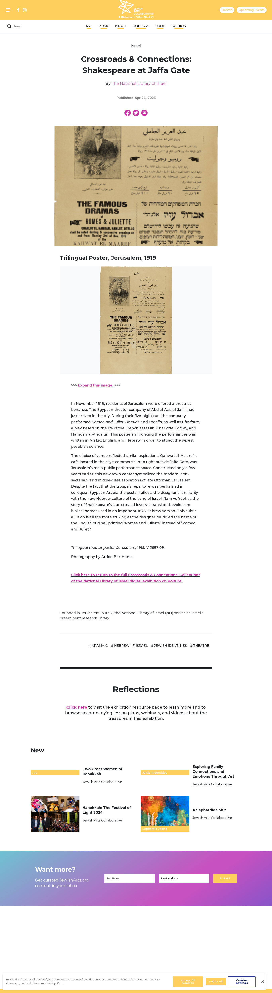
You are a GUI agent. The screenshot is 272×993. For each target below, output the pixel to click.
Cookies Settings (242, 981)
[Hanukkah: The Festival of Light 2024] (55, 814)
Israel (121, 26)
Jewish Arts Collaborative (102, 782)
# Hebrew (120, 646)
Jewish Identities (154, 772)
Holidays (141, 26)
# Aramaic (98, 646)
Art (89, 26)
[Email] (144, 113)
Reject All (216, 981)
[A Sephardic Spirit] (165, 814)
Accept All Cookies (188, 981)
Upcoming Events (252, 10)
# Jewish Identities (169, 646)
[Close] (262, 981)
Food (160, 26)
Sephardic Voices (154, 829)
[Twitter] (136, 113)
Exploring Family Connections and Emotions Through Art (214, 771)
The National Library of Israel (139, 83)
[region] (134, 981)
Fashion (178, 26)
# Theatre (199, 646)
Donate (227, 10)
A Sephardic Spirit (210, 810)
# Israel (140, 646)
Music (103, 26)
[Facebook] (127, 113)
